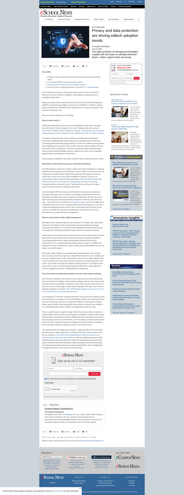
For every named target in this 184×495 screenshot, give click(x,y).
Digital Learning (128, 19)
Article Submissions (105, 483)
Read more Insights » (122, 254)
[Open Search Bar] (139, 19)
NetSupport (68, 414)
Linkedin (131, 485)
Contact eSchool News (105, 481)
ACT (45, 437)
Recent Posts (54, 405)
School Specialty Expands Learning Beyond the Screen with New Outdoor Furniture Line (126, 306)
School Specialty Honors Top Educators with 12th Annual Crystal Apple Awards (127, 282)
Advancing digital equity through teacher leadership (124, 128)
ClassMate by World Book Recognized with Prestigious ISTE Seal (126, 274)
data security (65, 437)
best (49, 437)
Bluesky (119, 1)
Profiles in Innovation (125, 6)
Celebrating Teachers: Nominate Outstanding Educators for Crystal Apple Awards (126, 297)
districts (72, 437)
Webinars (73, 6)
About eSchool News (79, 481)
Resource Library (46, 6)
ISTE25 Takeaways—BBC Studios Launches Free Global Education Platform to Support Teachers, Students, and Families (126, 234)
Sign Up (137, 78)
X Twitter (131, 483)
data (58, 437)
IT (89, 437)
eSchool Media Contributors (59, 409)
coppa (54, 437)
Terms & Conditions (73, 396)
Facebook (131, 481)
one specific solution (78, 202)
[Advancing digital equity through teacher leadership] (119, 142)
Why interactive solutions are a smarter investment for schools (125, 164)
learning (93, 437)
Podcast (113, 6)
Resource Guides (103, 6)
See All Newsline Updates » (124, 313)
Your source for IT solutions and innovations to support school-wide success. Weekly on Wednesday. (76, 464)
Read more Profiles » (122, 209)
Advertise (52, 482)
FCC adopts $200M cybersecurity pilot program (65, 82)
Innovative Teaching (64, 19)
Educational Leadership (82, 19)
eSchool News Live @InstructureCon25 (120, 225)
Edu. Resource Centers (61, 6)
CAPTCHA (49, 383)
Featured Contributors (78, 2)
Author (45, 405)
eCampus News (61, 2)
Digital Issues (91, 6)
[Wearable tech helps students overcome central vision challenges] (121, 200)
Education (84, 437)
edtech (78, 437)
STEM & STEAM (98, 19)
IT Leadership (49, 19)
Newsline (82, 6)
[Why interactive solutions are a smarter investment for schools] (119, 116)
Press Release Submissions (105, 485)
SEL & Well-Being (113, 19)
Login (112, 1)
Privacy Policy (84, 396)
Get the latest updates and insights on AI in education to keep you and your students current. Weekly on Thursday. (101, 464)
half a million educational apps (58, 177)
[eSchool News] (56, 13)
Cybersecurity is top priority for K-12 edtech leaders (66, 85)
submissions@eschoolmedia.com (90, 441)
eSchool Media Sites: (47, 2)
